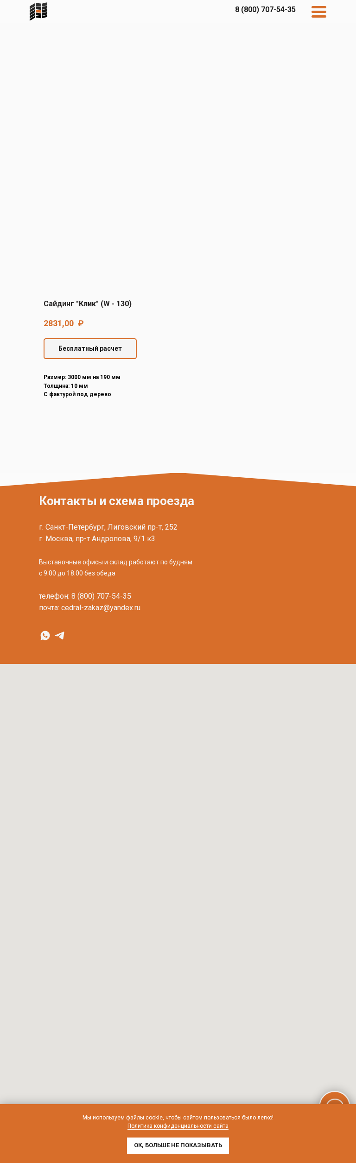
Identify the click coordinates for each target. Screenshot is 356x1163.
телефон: (54, 596)
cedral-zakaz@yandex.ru (100, 607)
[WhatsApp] (45, 635)
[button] (90, 348)
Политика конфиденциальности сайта (178, 1126)
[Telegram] (59, 635)
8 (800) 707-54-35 (101, 596)
